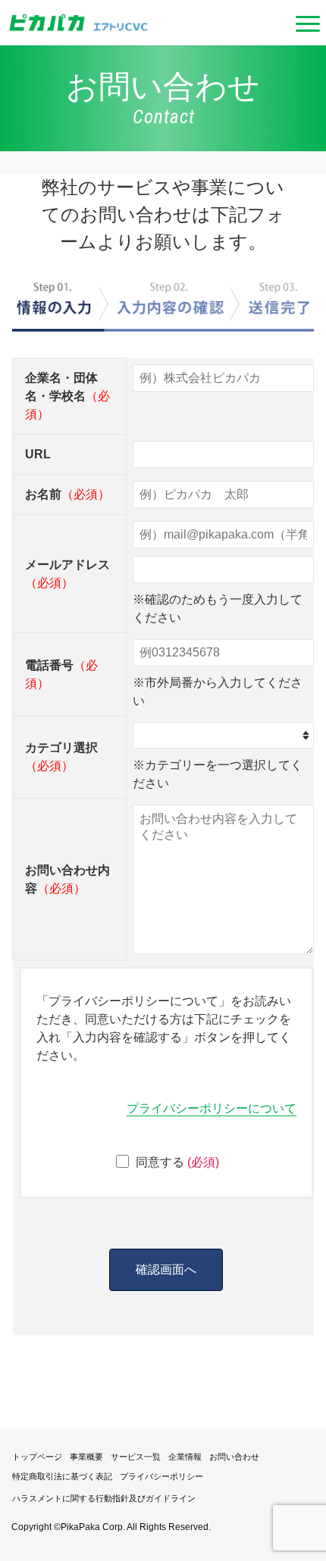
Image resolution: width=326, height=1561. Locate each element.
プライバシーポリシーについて (211, 1108)
